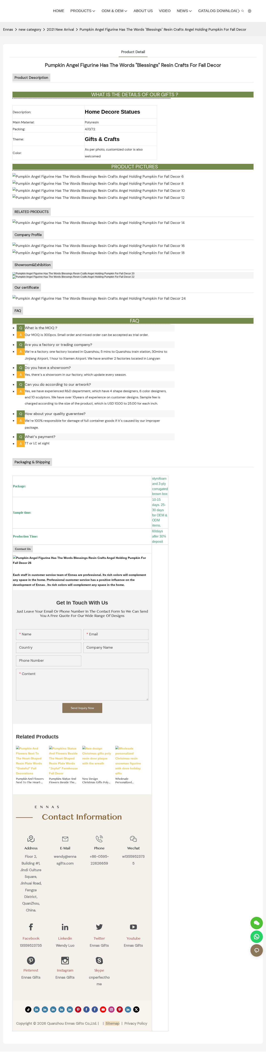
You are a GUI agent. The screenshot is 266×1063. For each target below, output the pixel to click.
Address (31, 848)
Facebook (31, 938)
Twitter (99, 938)
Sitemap (112, 1023)
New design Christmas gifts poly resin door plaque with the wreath (95, 780)
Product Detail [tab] (133, 52)
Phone (99, 848)
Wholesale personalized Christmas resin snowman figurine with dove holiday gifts (127, 780)
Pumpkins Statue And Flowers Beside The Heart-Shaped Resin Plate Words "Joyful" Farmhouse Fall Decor (62, 780)
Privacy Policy (135, 1023)
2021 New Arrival (60, 29)
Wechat (133, 848)
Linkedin (65, 938)
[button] (239, 11)
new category (30, 29)
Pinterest (30, 970)
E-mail (65, 848)
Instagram (65, 970)
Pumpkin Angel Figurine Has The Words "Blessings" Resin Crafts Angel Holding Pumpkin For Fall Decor (163, 29)
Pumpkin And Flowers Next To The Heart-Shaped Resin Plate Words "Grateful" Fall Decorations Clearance (30, 780)
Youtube (133, 938)
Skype (99, 970)
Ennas (8, 29)
